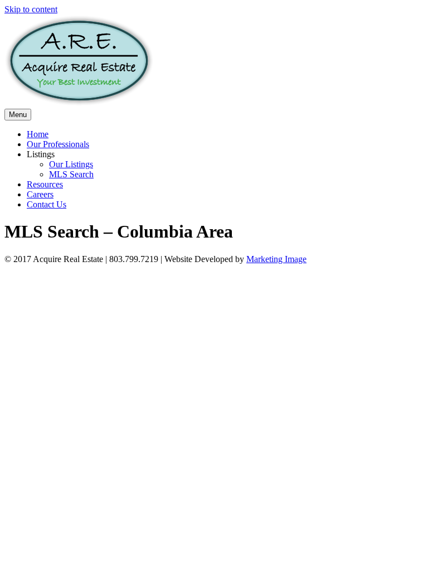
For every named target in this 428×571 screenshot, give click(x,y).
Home (37, 134)
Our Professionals (58, 144)
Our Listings (71, 164)
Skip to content (30, 9)
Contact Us (46, 204)
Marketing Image (276, 259)
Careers (40, 194)
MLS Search (71, 174)
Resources (45, 184)
